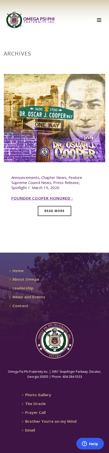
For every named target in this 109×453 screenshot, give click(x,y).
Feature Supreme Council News (46, 180)
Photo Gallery (38, 394)
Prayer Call (35, 412)
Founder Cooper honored (41, 198)
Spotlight (19, 187)
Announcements (25, 177)
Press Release (66, 182)
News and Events (28, 296)
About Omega (25, 279)
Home (53, 64)
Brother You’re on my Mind (51, 421)
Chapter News (53, 177)
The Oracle (35, 403)
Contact (20, 305)
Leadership (22, 287)
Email (30, 430)
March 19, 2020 (45, 187)
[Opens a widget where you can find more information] (90, 444)
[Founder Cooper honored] (54, 117)
